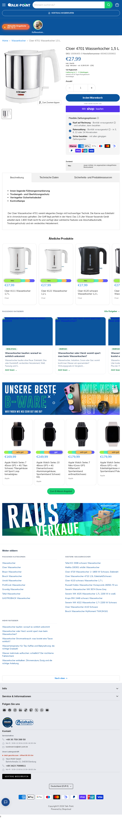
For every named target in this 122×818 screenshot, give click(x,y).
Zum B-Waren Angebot (61, 491)
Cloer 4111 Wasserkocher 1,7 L (17, 292)
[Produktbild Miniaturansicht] (6, 114)
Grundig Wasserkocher (13, 589)
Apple (7, 478)
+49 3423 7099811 (16, 765)
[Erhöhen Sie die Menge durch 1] (92, 88)
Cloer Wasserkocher (11, 567)
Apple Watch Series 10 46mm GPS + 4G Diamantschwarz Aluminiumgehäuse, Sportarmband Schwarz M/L (48, 470)
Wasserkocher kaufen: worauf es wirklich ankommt (26, 626)
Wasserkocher (18, 40)
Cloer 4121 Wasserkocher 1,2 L (54, 292)
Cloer (7, 298)
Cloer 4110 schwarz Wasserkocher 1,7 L (84, 580)
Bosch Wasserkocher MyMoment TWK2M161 (86, 611)
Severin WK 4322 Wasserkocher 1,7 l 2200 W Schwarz (91, 602)
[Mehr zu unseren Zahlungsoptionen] (98, 118)
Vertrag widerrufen (16, 776)
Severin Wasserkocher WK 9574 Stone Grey (85, 589)
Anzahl (69, 81)
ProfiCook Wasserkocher (13, 585)
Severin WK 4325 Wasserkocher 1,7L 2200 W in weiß (90, 593)
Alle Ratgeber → (112, 311)
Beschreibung (17, 177)
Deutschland (60, 786)
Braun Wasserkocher (12, 571)
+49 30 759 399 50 (16, 739)
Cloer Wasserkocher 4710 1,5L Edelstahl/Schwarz (88, 576)
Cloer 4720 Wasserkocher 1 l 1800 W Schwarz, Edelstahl (91, 571)
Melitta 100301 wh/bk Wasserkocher (82, 567)
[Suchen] (109, 4)
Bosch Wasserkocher (12, 576)
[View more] (61, 398)
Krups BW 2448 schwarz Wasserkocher (84, 598)
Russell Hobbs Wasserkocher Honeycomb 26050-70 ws (91, 585)
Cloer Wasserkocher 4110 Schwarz (81, 607)
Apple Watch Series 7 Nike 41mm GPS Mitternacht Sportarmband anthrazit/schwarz (79, 468)
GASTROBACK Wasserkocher (16, 598)
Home (5, 40)
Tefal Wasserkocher (11, 593)
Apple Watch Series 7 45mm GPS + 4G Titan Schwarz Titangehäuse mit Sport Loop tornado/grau (16, 468)
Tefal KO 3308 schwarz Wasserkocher (83, 563)
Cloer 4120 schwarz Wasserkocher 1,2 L (88, 292)
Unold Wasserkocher (12, 580)
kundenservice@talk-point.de (17, 747)
